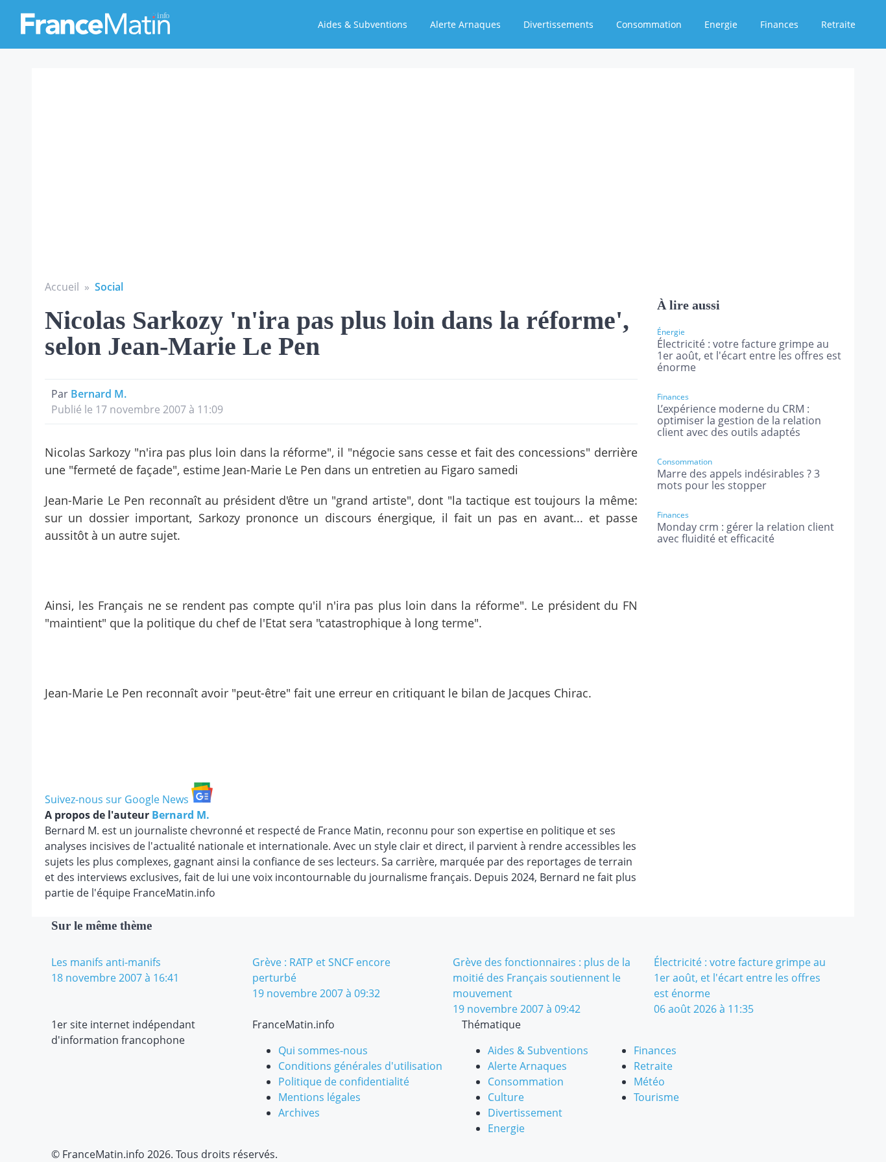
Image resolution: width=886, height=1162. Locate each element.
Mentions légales (319, 1097)
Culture (506, 1097)
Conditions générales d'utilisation (360, 1066)
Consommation (649, 24)
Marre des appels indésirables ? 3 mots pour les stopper (738, 479)
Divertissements (558, 24)
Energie (720, 24)
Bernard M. (98, 394)
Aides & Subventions (362, 24)
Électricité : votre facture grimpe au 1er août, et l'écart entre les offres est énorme (749, 355)
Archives (299, 1113)
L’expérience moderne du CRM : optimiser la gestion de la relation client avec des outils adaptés (739, 420)
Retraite (838, 24)
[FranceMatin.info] (95, 22)
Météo (649, 1081)
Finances (779, 24)
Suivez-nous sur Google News (118, 799)
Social (109, 287)
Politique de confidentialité (343, 1081)
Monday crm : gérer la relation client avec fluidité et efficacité (745, 533)
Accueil (62, 287)
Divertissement (525, 1113)
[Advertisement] (443, 181)
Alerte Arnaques (465, 24)
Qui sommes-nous (323, 1050)
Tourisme (656, 1097)
